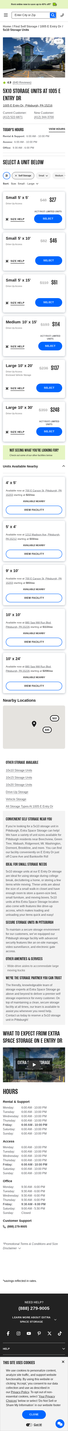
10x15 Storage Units (19, 777)
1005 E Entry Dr (50, 26)
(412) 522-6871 (13, 117)
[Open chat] (60, 1423)
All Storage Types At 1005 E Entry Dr (29, 806)
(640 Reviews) (22, 82)
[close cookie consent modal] (63, 1361)
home (7, 26)
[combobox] (35, 15)
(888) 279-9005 (17, 1226)
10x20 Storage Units (19, 784)
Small (41, 175)
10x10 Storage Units (19, 770)
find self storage (25, 26)
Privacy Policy (20, 1392)
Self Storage (24, 175)
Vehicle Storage (16, 799)
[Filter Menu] (6, 175)
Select (48, 218)
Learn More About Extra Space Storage (31, 1319)
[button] (34, 466)
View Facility (34, 509)
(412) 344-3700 (44, 117)
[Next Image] (61, 56)
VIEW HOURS (57, 129)
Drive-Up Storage (17, 791)
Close (34, 1414)
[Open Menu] (5, 15)
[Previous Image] (7, 56)
